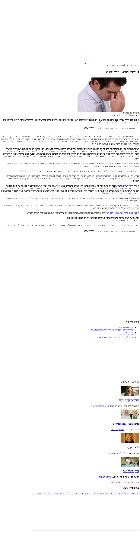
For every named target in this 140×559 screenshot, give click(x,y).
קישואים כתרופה (126, 327)
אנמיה (136, 156)
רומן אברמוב (131, 471)
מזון (96, 176)
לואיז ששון (132, 447)
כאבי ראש (79, 493)
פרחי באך (124, 213)
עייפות (15, 151)
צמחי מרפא (114, 213)
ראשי (136, 65)
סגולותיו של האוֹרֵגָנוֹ (125, 335)
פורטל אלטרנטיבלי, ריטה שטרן (121, 115)
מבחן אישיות (128, 332)
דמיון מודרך (36, 171)
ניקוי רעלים (127, 186)
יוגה (20, 171)
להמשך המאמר (97, 406)
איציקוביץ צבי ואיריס (126, 424)
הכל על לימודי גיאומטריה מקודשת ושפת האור (114, 337)
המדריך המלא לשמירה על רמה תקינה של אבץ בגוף (112, 330)
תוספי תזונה (134, 213)
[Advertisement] (70, 39)
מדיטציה (26, 171)
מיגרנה (50, 493)
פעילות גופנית (64, 171)
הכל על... (129, 65)
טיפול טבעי (102, 493)
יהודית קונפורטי (129, 400)
